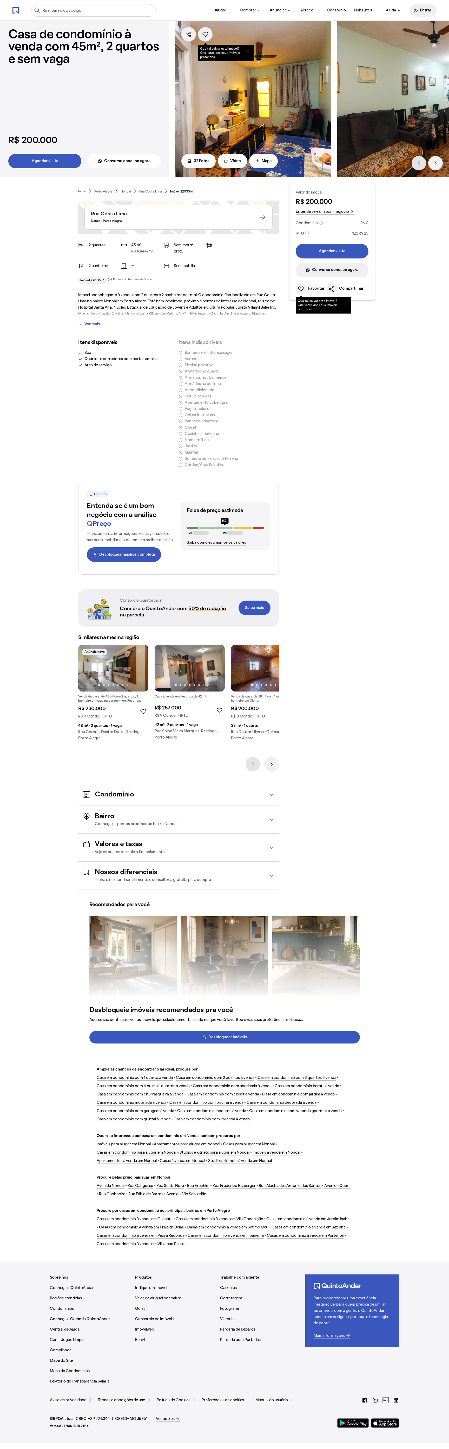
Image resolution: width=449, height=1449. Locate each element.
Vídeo (235, 161)
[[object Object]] (247, 51)
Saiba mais (254, 608)
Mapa (267, 161)
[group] (113, 695)
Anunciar (278, 10)
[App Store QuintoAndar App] (385, 1423)
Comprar (248, 10)
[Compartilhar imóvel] (188, 34)
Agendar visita (45, 161)
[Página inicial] (15, 10)
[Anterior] (419, 163)
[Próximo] (435, 163)
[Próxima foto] (139, 668)
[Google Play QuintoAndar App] (353, 1423)
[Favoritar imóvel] (205, 34)
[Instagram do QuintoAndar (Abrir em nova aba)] (375, 1400)
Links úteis (363, 10)
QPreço (306, 10)
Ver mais (92, 324)
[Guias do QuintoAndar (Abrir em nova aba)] (385, 1400)
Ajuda (391, 10)
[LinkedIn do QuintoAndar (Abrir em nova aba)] (396, 1400)
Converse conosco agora (127, 161)
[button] (178, 795)
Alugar (220, 10)
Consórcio (336, 10)
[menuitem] (223, 10)
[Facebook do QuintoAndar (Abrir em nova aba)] (365, 1400)
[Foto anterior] (87, 668)
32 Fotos (201, 161)
